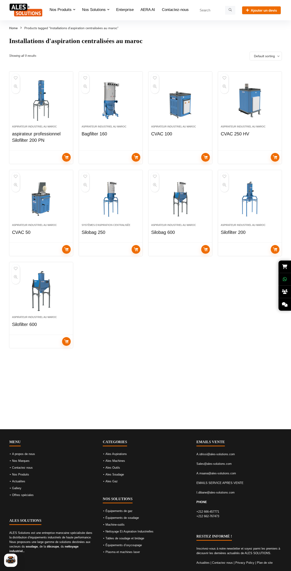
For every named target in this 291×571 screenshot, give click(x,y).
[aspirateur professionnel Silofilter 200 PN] (41, 100)
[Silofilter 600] (41, 291)
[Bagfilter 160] (111, 100)
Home (13, 28)
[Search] (230, 10)
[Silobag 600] (180, 199)
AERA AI (147, 10)
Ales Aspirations (116, 454)
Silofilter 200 (233, 232)
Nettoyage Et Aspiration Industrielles (129, 531)
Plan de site (265, 562)
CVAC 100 (161, 133)
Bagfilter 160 (94, 133)
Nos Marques (21, 460)
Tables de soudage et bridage (124, 538)
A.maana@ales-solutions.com (216, 473)
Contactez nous (22, 467)
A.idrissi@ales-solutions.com (215, 454)
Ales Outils (112, 467)
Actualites (18, 481)
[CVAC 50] (41, 199)
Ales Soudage (114, 474)
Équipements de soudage (122, 517)
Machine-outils (115, 524)
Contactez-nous (175, 10)
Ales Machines (115, 460)
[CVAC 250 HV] (250, 100)
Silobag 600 (163, 232)
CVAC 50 (21, 232)
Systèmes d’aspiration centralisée (106, 225)
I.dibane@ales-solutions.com (215, 492)
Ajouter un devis (264, 10)
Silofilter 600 (24, 324)
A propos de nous (23, 454)
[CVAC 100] (180, 100)
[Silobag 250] (111, 199)
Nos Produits (61, 10)
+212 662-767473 (207, 516)
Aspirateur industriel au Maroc (34, 126)
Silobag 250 (93, 232)
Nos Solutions (94, 10)
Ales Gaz (111, 481)
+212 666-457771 (207, 511)
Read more (66, 157)
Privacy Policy (244, 562)
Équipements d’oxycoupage (123, 545)
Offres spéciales (23, 495)
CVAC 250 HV (235, 133)
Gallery (16, 488)
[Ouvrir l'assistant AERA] (10, 560)
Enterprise (125, 10)
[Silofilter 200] (250, 199)
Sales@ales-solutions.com (214, 463)
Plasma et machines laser (122, 552)
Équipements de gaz (119, 511)
